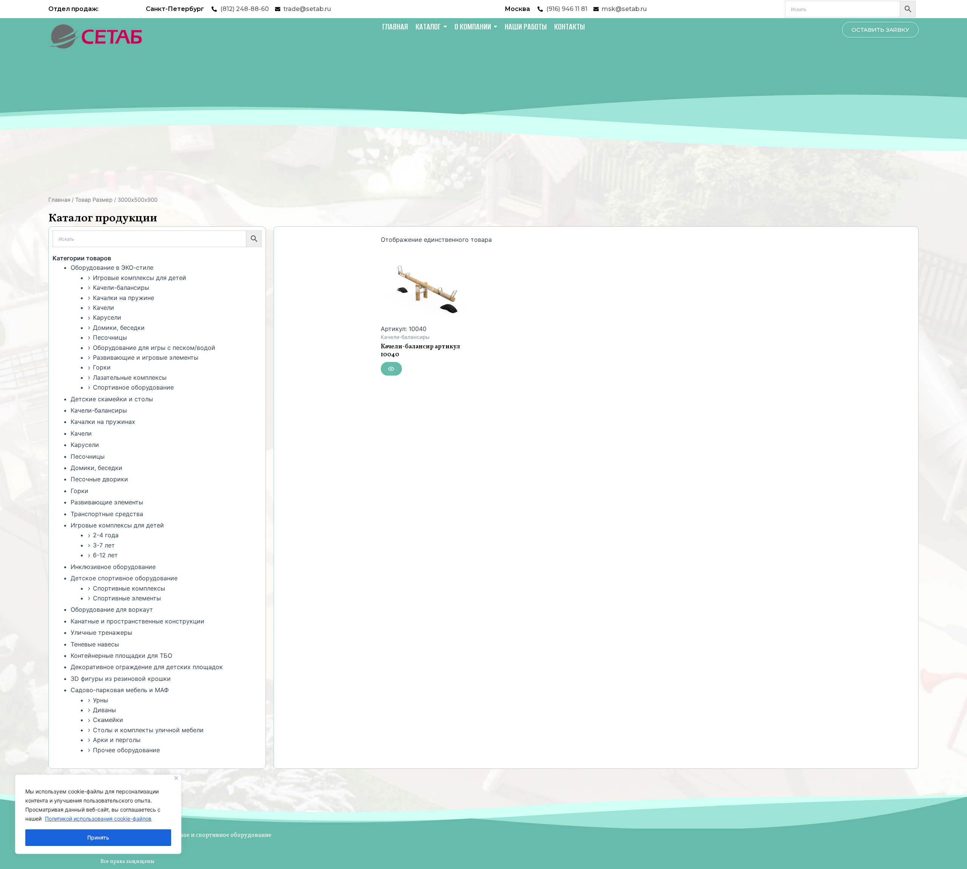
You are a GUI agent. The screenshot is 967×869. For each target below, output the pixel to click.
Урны (100, 700)
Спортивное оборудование (133, 387)
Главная (59, 199)
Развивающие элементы (107, 502)
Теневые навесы (95, 644)
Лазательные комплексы (130, 377)
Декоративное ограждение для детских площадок (147, 667)
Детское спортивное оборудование (124, 578)
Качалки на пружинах (103, 421)
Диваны (104, 710)
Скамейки (108, 720)
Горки (102, 367)
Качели (103, 307)
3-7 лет (104, 545)
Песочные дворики (99, 479)
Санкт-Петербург (175, 8)
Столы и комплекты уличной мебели (148, 730)
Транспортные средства (107, 514)
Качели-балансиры (121, 287)
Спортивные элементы (127, 598)
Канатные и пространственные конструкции (137, 621)
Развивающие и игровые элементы (145, 357)
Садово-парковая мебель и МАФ (120, 690)
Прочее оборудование (126, 750)
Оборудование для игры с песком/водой (154, 347)
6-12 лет (105, 555)
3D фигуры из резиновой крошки (121, 678)
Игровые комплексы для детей (139, 277)
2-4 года (106, 535)
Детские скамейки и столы (112, 399)
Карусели (107, 317)
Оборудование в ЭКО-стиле (112, 267)
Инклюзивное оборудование (113, 567)
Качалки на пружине (123, 298)
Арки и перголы (117, 740)
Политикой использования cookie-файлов (98, 818)
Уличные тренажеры (101, 632)
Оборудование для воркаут (112, 609)
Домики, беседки (119, 327)
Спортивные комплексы (129, 588)
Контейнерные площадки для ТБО (121, 655)
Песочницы (110, 337)
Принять (98, 837)
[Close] (176, 778)
